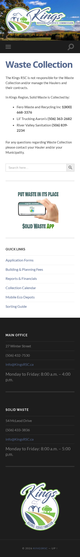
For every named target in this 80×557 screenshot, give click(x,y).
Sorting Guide (16, 306)
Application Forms (20, 260)
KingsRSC (40, 548)
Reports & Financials (21, 278)
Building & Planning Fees (24, 269)
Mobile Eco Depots (20, 297)
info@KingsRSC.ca (20, 364)
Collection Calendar (21, 288)
